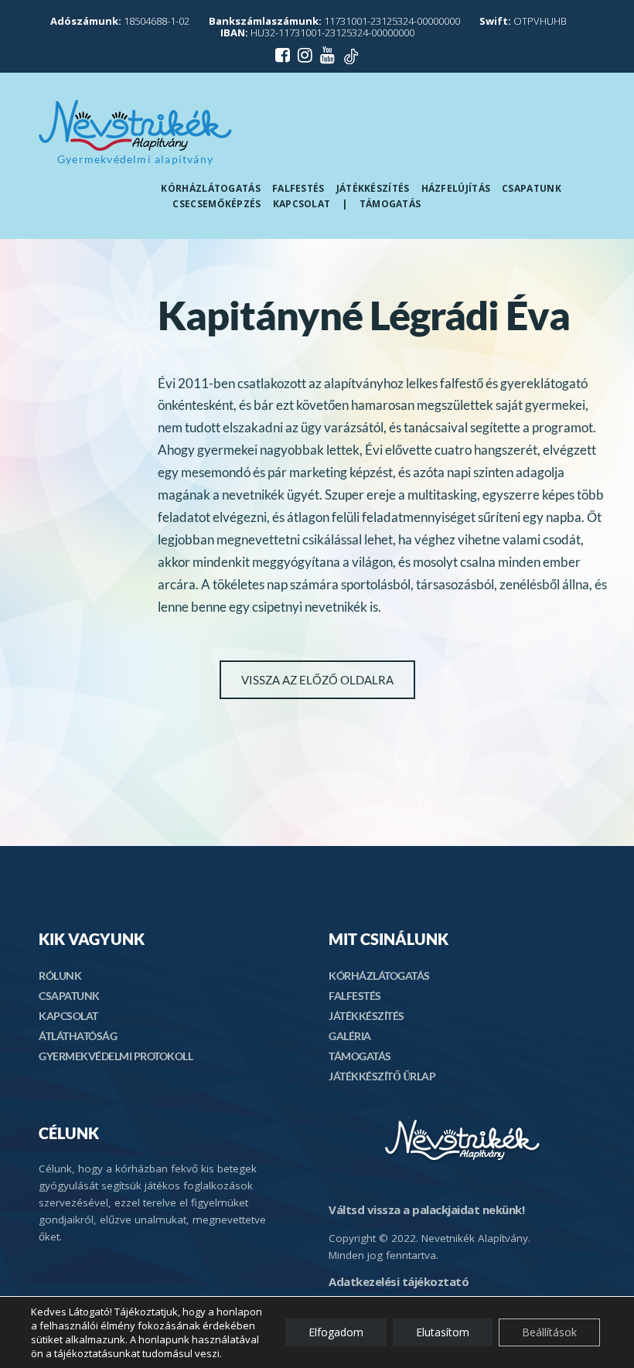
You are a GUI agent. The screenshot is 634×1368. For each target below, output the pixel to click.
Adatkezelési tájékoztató (399, 1281)
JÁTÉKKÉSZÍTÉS (366, 1015)
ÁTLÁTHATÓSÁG (78, 1035)
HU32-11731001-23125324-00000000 (317, 32)
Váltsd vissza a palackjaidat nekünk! (426, 1209)
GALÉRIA (350, 1035)
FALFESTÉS (355, 995)
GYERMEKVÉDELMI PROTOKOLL (116, 1056)
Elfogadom (335, 1332)
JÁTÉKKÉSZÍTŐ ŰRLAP (382, 1076)
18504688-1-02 (119, 21)
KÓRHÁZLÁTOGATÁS (379, 975)
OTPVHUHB (523, 21)
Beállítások (549, 1332)
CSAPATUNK (69, 995)
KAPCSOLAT (68, 1015)
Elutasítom (442, 1332)
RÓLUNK (60, 975)
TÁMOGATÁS (360, 1056)
